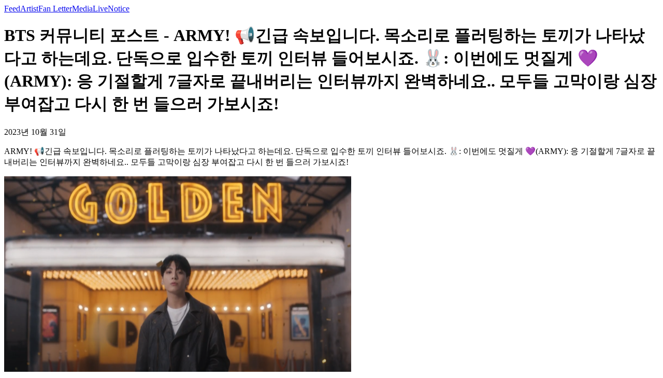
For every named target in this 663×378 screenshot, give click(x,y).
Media (82, 8)
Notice (118, 8)
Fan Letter (55, 8)
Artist (29, 8)
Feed (12, 8)
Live (100, 8)
